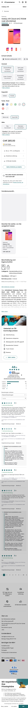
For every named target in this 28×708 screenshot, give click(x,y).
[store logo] (9, 2)
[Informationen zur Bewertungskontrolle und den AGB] (21, 375)
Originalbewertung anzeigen (8, 423)
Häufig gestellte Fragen (8, 648)
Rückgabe (4, 650)
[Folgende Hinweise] (26, 575)
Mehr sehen (5, 311)
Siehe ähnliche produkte (14, 167)
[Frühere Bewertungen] (1, 575)
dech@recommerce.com (8, 636)
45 (23, 575)
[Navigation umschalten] (2, 2)
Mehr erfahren (6, 87)
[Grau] (19, 104)
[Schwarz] (3, 104)
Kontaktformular (6, 645)
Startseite (6, 11)
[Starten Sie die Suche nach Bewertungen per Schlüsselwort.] (25, 398)
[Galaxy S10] (8, 236)
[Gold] (11, 104)
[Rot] (3, 108)
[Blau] (7, 104)
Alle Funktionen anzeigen (8, 286)
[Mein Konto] (23, 2)
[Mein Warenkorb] (26, 2)
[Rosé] (23, 104)
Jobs (3, 629)
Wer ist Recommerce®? (8, 621)
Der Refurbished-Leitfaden (8, 619)
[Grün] (15, 104)
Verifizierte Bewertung (8, 405)
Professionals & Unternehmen (9, 652)
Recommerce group (7, 627)
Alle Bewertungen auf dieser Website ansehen (14, 378)
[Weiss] (7, 108)
